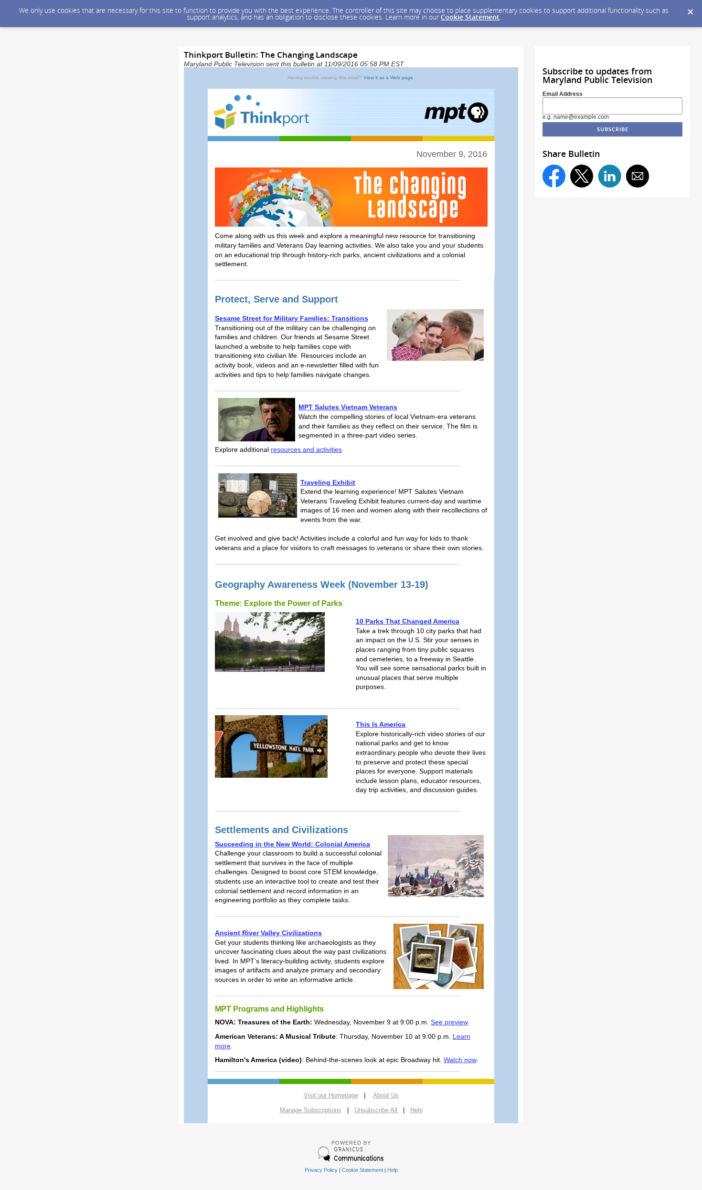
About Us (386, 1095)
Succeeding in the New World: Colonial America (292, 844)
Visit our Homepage (331, 1095)
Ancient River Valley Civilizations (268, 933)
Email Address (562, 94)
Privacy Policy (321, 1170)
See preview (449, 1022)
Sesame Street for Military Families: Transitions (291, 318)
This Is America (380, 724)
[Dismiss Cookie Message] (690, 9)
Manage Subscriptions (310, 1110)
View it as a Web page (388, 77)
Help (392, 1170)
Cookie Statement (470, 16)
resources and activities (306, 449)
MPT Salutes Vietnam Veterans (347, 407)
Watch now (460, 1060)
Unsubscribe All (375, 1110)
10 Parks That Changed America (407, 621)
